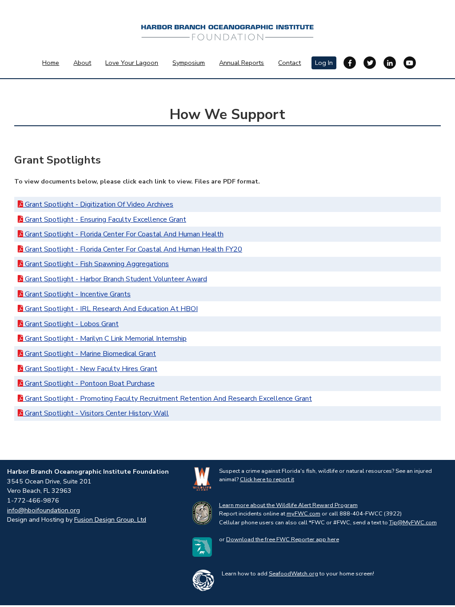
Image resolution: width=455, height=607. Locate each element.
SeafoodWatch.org (293, 574)
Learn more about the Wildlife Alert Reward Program (288, 505)
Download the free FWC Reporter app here (282, 539)
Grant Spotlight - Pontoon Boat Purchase (89, 383)
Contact (289, 62)
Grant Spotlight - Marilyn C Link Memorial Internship (105, 338)
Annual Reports (241, 62)
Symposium (188, 62)
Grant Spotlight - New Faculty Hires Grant (90, 369)
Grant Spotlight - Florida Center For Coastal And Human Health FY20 (132, 249)
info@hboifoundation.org (43, 510)
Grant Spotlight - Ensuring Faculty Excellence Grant (104, 219)
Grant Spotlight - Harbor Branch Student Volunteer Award (115, 279)
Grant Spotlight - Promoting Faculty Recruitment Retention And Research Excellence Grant (167, 398)
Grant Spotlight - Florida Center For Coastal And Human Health (123, 234)
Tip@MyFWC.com (413, 523)
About (82, 62)
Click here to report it (267, 479)
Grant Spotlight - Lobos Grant (71, 324)
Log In (324, 62)
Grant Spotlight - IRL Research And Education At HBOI (110, 309)
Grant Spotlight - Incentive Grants (77, 294)
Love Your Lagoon (131, 62)
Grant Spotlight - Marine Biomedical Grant (89, 354)
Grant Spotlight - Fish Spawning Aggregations (96, 264)
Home (50, 62)
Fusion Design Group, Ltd (110, 519)
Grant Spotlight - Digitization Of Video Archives (98, 204)
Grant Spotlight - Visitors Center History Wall (96, 413)
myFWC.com (303, 514)
